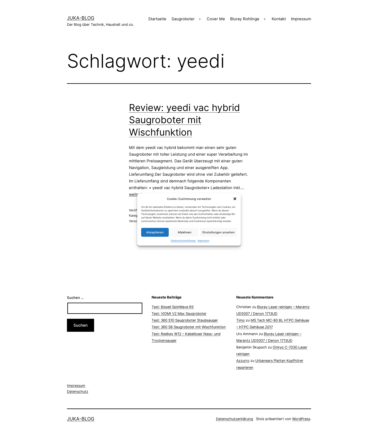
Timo (240, 320)
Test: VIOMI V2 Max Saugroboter (179, 313)
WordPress (301, 419)
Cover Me (216, 19)
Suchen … (75, 298)
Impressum (203, 240)
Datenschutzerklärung (183, 240)
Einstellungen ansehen (218, 232)
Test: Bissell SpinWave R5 (173, 307)
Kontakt (279, 19)
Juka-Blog (80, 18)
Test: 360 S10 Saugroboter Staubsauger (185, 320)
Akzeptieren (155, 232)
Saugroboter (183, 19)
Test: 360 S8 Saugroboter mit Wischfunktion (189, 327)
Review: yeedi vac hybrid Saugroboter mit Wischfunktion (184, 120)
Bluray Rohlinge (244, 19)
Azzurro (242, 361)
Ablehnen (184, 232)
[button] (235, 199)
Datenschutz (77, 391)
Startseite (157, 19)
